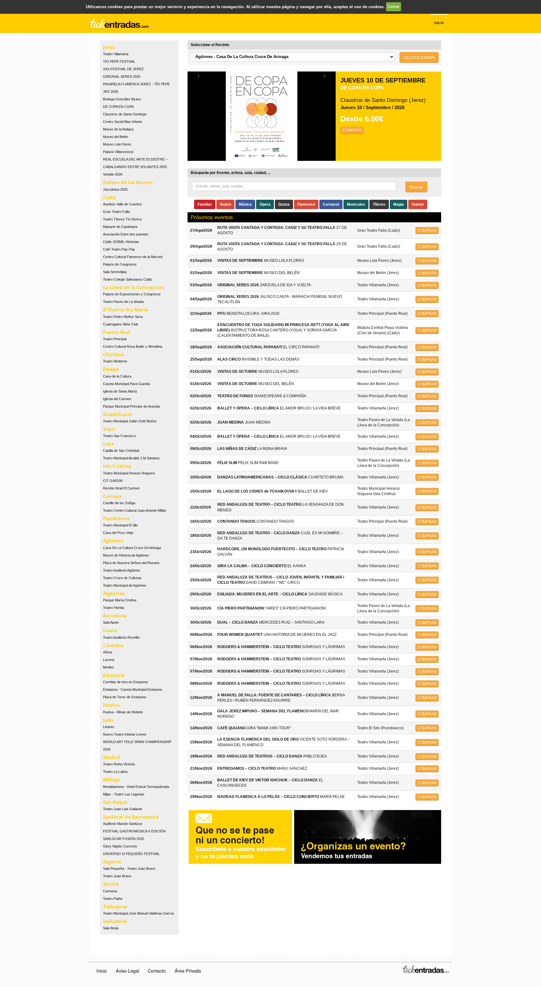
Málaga (111, 779)
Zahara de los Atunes (127, 182)
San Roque (115, 802)
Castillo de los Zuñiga (119, 503)
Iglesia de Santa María (120, 391)
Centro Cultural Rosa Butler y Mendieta (132, 346)
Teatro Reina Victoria (119, 764)
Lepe (108, 444)
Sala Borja (110, 928)
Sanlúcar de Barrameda (131, 817)
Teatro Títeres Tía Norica (122, 219)
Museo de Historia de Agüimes (126, 555)
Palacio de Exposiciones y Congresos (132, 294)
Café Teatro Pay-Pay (119, 249)
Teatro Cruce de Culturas (122, 578)
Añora (107, 652)
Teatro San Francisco (119, 436)
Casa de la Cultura (117, 376)
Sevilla (111, 884)
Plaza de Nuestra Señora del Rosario (131, 563)
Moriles (108, 667)
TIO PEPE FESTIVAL (119, 61)
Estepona (114, 675)
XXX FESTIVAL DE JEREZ (123, 69)
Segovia (112, 861)
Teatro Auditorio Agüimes (121, 570)
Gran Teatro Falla (116, 212)
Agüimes (113, 540)
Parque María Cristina (119, 600)
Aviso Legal (127, 971)
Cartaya (112, 496)
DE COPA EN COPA (118, 106)
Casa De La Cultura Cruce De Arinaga (132, 548)
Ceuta (110, 630)
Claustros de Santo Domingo (125, 114)
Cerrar (393, 6)
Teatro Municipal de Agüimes (124, 585)
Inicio (101, 971)
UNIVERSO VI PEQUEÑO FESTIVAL (131, 854)
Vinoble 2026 (112, 174)
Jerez (109, 47)
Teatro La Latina (115, 771)
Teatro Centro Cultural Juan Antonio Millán (134, 510)
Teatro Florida (113, 608)
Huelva (111, 705)
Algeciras (113, 593)
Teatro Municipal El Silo (120, 525)
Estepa (111, 369)
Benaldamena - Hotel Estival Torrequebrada (136, 787)
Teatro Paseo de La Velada (123, 301)
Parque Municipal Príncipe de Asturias (131, 406)
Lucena (108, 660)
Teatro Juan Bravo (117, 876)
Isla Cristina (117, 466)
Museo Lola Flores (117, 144)
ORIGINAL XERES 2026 (121, 76)
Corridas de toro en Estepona (125, 682)
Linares (108, 727)
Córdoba (113, 645)
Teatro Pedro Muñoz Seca (123, 317)
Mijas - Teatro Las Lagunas (123, 794)
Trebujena (115, 906)
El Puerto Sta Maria (125, 309)
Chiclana (113, 354)
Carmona (110, 891)
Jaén (108, 720)
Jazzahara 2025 (115, 189)
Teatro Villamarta (115, 54)
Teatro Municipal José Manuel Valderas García (138, 913)
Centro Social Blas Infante (122, 122)
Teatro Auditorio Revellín (121, 637)
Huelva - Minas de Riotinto (123, 712)
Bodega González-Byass (122, 99)
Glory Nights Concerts (120, 846)
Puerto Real (117, 332)
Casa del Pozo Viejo (118, 533)
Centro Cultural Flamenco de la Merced (132, 257)
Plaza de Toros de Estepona (124, 697)
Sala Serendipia (114, 272)
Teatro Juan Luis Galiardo (122, 809)
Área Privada (188, 971)
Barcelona (115, 615)
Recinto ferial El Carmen (121, 488)
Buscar (416, 186)
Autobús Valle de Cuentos (122, 204)
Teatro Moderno (115, 361)
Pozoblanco (116, 518)
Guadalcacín (117, 414)
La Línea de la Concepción (133, 287)
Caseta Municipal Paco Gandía (126, 384)
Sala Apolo (111, 622)
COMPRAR (352, 130)
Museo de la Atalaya (118, 129)
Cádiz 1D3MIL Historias (121, 242)
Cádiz (109, 197)
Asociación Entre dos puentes (125, 234)
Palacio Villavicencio (118, 152)
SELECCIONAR (419, 57)
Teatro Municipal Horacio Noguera (129, 473)
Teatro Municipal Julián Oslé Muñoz (130, 421)
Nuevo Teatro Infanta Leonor (125, 734)
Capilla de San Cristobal (121, 450)
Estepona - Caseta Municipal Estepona (132, 689)
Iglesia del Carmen (117, 399)
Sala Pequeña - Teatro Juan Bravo (129, 868)
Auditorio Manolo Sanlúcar (122, 824)
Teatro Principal (114, 339)
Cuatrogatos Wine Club (120, 324)
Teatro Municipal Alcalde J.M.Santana (131, 458)
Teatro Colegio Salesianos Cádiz (127, 279)
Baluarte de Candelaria (120, 227)
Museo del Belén (115, 137)
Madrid (111, 757)
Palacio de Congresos (120, 264)
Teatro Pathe (112, 898)
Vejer (109, 429)
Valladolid (115, 921)
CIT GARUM (112, 481)
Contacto (157, 971)
